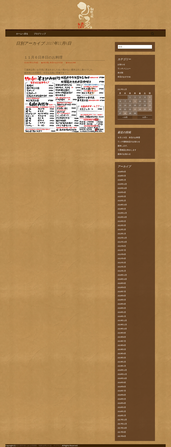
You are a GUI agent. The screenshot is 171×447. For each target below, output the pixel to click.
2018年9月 (122, 382)
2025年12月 (122, 184)
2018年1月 (122, 415)
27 (120, 113)
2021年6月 (122, 254)
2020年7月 (122, 291)
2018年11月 (122, 374)
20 (120, 109)
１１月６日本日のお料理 (43, 57)
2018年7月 (122, 391)
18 (145, 105)
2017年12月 (122, 419)
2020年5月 (122, 300)
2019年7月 (122, 341)
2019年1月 (122, 366)
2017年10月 (122, 428)
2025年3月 (122, 196)
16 (135, 105)
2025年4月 (122, 192)
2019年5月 (122, 349)
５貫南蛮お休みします (127, 150)
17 (140, 105)
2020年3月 (122, 308)
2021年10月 (122, 242)
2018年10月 (122, 378)
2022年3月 (122, 225)
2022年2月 (122, 229)
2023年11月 (122, 213)
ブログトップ (40, 33)
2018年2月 (122, 411)
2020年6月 (122, 295)
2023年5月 (122, 221)
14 (125, 105)
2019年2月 (122, 362)
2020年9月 (122, 283)
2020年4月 (122, 304)
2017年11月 (122, 424)
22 (130, 109)
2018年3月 (122, 407)
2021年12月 (122, 238)
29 (130, 113)
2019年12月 (122, 320)
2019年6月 (122, 345)
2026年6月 (122, 171)
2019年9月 (122, 333)
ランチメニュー (124, 68)
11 (145, 101)
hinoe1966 (72, 62)
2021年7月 (122, 250)
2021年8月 (122, 246)
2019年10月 (122, 329)
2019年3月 (122, 357)
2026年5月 (122, 176)
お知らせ (121, 64)
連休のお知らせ (124, 154)
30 (135, 113)
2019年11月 (122, 324)
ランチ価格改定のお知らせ (129, 141)
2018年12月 (122, 370)
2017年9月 (122, 432)
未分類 (46, 62)
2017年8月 (122, 436)
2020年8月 (122, 287)
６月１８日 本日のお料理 (129, 137)
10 (140, 101)
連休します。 (123, 146)
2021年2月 (122, 267)
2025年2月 (122, 200)
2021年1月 (122, 271)
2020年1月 (122, 316)
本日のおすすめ (56, 62)
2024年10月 (122, 204)
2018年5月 (122, 399)
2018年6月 (122, 395)
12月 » (144, 117)
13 (120, 105)
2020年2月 (122, 312)
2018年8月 (122, 386)
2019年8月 (122, 337)
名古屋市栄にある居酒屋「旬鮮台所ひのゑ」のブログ (38, 445)
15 (130, 105)
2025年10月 (122, 188)
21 (125, 109)
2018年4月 (122, 403)
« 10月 (125, 117)
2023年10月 (122, 217)
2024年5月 (122, 209)
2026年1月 (122, 180)
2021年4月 (122, 258)
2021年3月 (122, 262)
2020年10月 (122, 279)
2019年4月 (122, 353)
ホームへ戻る (22, 33)
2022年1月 (122, 233)
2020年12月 (122, 275)
